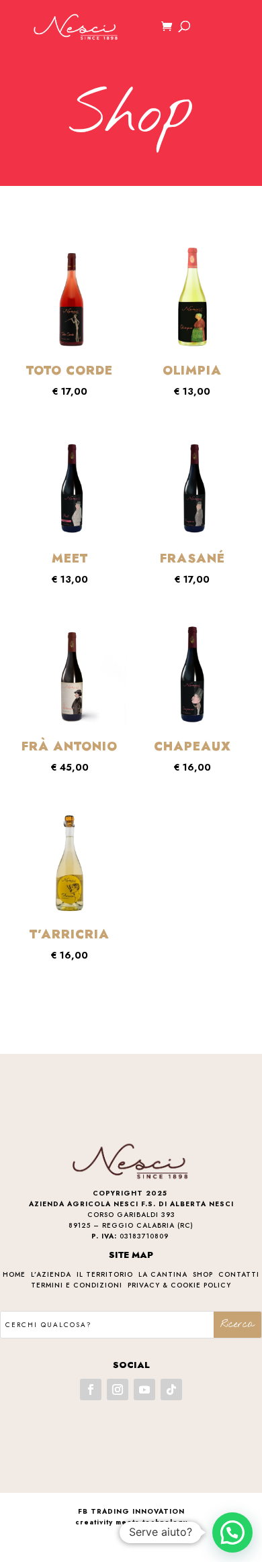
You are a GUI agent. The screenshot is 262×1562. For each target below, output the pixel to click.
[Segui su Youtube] (144, 1389)
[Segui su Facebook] (90, 1389)
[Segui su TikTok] (171, 1389)
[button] (232, 1532)
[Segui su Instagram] (117, 1389)
